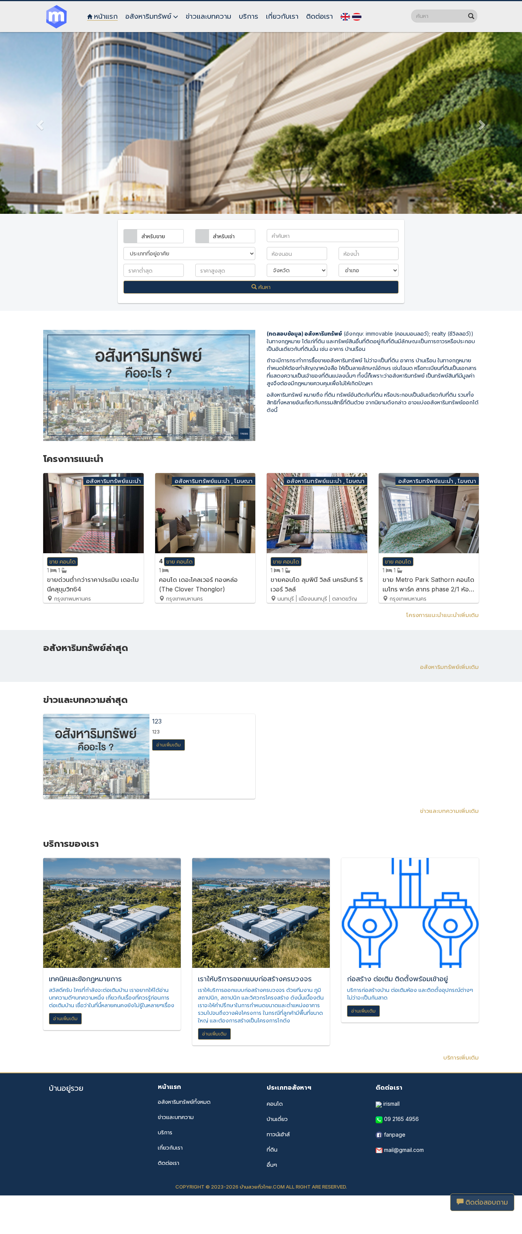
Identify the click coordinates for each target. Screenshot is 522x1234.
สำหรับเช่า (224, 236)
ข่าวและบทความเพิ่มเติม (449, 810)
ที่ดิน (272, 1149)
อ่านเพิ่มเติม (168, 745)
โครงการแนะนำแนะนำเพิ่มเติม (442, 615)
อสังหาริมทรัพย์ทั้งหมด (184, 1101)
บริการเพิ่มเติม (461, 1057)
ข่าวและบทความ (176, 1117)
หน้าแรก (169, 1086)
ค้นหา (264, 287)
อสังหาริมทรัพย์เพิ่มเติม (449, 666)
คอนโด (275, 1103)
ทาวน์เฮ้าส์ (278, 1134)
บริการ (165, 1132)
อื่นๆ (272, 1164)
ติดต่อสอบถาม (486, 1202)
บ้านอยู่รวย (66, 1088)
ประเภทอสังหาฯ (289, 1087)
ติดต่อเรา (168, 1163)
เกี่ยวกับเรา (170, 1147)
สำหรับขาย (153, 236)
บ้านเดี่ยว (277, 1119)
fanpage (394, 1134)
